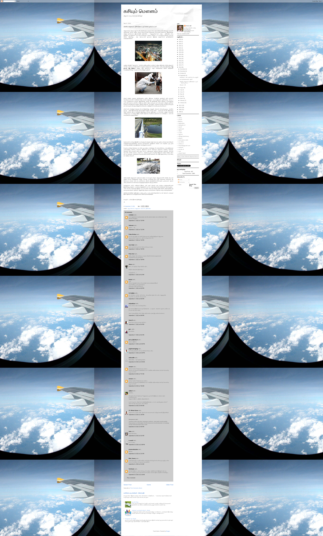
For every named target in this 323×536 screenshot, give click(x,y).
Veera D (131, 320)
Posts (180, 179)
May (181, 94)
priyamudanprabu (133, 449)
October (182, 73)
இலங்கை (180, 121)
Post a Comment (131, 477)
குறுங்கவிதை (181, 123)
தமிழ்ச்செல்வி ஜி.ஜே (133, 348)
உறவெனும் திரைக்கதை (183, 136)
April (181, 96)
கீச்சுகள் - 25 (183, 85)
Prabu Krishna (132, 234)
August (182, 87)
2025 (180, 39)
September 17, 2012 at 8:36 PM (136, 298)
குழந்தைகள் (181, 129)
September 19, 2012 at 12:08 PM (137, 444)
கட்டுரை (180, 132)
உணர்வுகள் (180, 147)
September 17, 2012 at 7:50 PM (136, 249)
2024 (180, 41)
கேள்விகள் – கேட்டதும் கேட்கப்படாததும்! (189, 77)
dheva (130, 264)
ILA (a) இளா (132, 293)
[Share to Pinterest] (148, 206)
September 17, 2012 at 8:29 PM (136, 288)
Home (149, 485)
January (182, 102)
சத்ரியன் (131, 390)
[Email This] (141, 206)
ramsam (131, 366)
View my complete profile (183, 33)
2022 (180, 45)
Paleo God (131, 253)
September (183, 75)
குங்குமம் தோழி (181, 153)
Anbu (130, 431)
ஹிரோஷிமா (148, 208)
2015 (180, 60)
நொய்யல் (143, 208)
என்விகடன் (181, 143)
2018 (180, 54)
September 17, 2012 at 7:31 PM (136, 229)
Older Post (169, 485)
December (182, 69)
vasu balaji (131, 245)
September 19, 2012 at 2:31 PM (136, 453)
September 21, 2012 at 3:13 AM (136, 464)
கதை (179, 151)
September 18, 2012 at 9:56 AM (136, 405)
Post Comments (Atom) (136, 488)
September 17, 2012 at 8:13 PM (136, 274)
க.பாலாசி (131, 440)
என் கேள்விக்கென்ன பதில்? (186, 79)
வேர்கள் (130, 279)
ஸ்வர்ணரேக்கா (132, 303)
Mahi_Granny (132, 458)
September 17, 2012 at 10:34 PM (137, 352)
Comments (182, 182)
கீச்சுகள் (180, 119)
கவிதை (180, 117)
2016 (180, 58)
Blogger (168, 531)
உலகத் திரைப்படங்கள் (183, 140)
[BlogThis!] (143, 206)
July (181, 89)
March (182, 98)
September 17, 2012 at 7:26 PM (136, 220)
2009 (180, 109)
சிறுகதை (192, 156)
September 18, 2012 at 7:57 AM (136, 374)
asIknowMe (131, 357)
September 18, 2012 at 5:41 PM (136, 435)
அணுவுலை (137, 208)
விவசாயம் (196, 156)
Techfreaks (131, 469)
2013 (180, 65)
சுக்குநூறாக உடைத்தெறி (130, 518)
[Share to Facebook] (146, 206)
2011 (180, 105)
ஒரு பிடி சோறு (135, 502)
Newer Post (127, 485)
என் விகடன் (181, 149)
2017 (180, 56)
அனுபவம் (180, 134)
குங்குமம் (180, 138)
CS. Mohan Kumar (133, 410)
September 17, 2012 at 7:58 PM (136, 259)
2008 (180, 111)
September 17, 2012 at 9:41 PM (136, 335)
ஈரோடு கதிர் (188, 25)
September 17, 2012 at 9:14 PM (136, 324)
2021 (180, 48)
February (182, 100)
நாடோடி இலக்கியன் (133, 339)
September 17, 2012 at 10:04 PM (137, 344)
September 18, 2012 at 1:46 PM (136, 414)
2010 (180, 107)
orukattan (131, 215)
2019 (180, 52)
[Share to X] (145, 206)
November (182, 71)
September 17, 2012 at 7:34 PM (136, 240)
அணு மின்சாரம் (131, 208)
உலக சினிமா (181, 141)
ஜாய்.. (130, 329)
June (181, 92)
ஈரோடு (180, 130)
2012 (180, 67)
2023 (180, 43)
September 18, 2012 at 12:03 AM (137, 362)
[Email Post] (138, 206)
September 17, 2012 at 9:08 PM (136, 315)
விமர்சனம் (187, 156)
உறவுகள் (180, 127)
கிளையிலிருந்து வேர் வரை (184, 145)
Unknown (131, 225)
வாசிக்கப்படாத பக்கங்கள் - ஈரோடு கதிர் (134, 493)
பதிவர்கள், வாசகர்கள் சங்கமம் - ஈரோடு (141, 510)
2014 (180, 63)
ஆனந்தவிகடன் (181, 125)
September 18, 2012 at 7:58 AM (136, 386)
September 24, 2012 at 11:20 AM (137, 474)
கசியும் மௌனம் (141, 11)
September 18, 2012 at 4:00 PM (136, 426)
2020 (180, 50)
